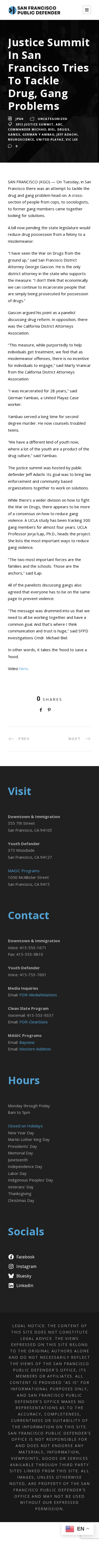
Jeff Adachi (67, 134)
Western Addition (35, 1049)
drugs (63, 129)
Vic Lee (72, 139)
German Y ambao (38, 134)
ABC (59, 124)
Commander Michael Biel (31, 129)
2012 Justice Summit (35, 124)
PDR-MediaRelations (38, 994)
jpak (19, 119)
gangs (14, 134)
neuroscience (21, 139)
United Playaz (50, 139)
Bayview (27, 1042)
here (23, 668)
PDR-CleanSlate (33, 1021)
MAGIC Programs (24, 870)
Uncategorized (52, 119)
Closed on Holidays (25, 1125)
